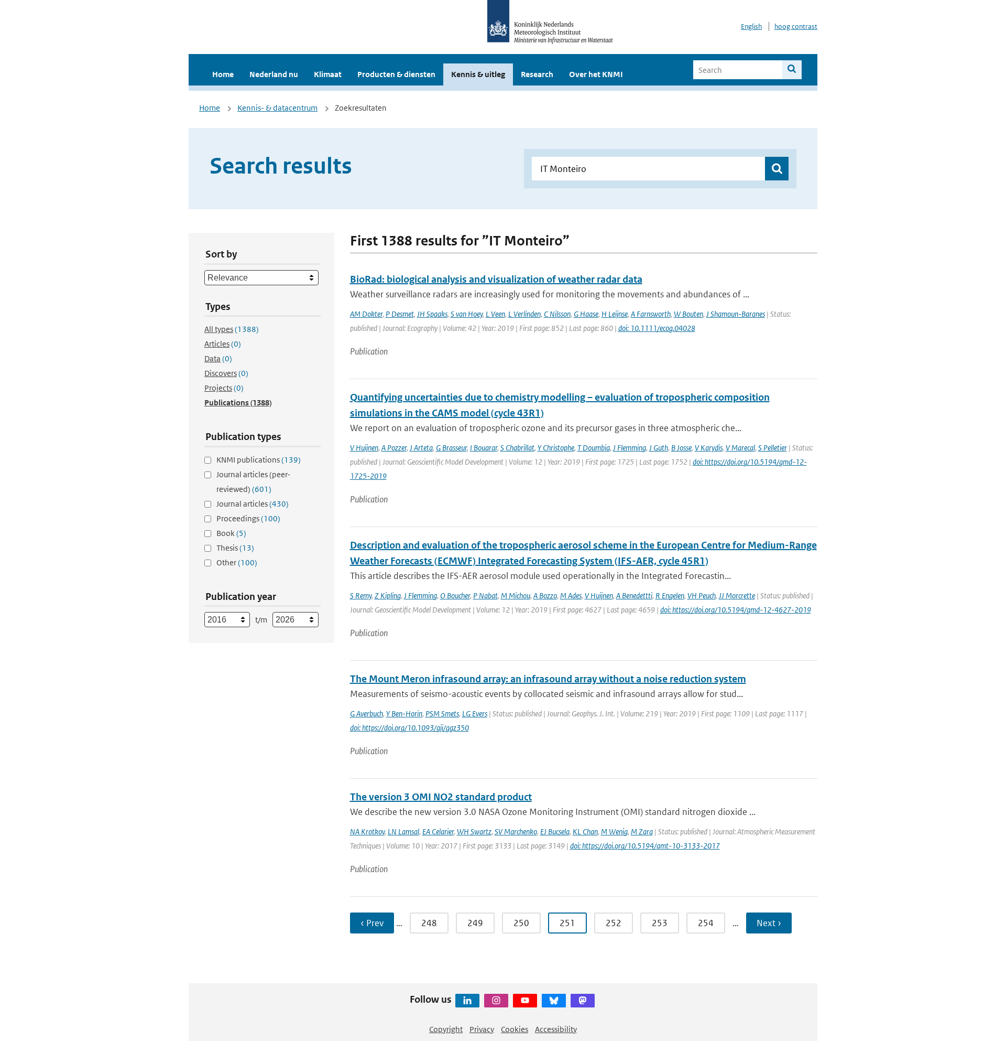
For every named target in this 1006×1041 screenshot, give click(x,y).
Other (236, 562)
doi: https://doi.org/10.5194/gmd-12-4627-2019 (735, 610)
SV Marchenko (516, 831)
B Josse (681, 448)
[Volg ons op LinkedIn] (467, 1001)
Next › (769, 923)
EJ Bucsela (555, 831)
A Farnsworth (651, 314)
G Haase (586, 314)
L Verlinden (524, 314)
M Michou (515, 595)
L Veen (495, 314)
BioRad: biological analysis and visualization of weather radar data (496, 279)
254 (706, 923)
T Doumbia (593, 448)
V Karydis (709, 448)
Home (223, 74)
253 (660, 923)
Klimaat (328, 74)
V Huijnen (364, 448)
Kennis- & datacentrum (277, 108)
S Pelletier (772, 448)
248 (429, 923)
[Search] (792, 69)
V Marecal (740, 448)
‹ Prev (372, 923)
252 (613, 923)
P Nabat (485, 595)
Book (231, 533)
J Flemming (629, 448)
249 (475, 923)
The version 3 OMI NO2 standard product (441, 797)
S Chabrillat (517, 448)
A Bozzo (545, 595)
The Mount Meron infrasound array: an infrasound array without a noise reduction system (548, 679)
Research (537, 74)
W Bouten (688, 314)
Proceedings (248, 518)
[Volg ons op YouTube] (525, 1001)
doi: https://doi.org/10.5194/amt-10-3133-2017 (645, 846)
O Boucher (455, 595)
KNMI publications (258, 460)
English (751, 26)
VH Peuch (701, 595)
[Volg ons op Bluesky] (554, 1001)
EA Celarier (438, 831)
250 (521, 923)
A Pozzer (394, 448)
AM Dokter (366, 314)
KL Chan (585, 831)
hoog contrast (795, 26)
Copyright (446, 1029)
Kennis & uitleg (478, 74)
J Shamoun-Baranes (735, 314)
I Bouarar (483, 448)
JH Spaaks (432, 314)
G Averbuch (366, 713)
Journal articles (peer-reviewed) (253, 481)
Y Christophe (556, 448)
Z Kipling (388, 595)
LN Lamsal (403, 831)
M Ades (571, 595)
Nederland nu (273, 74)
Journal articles (252, 504)
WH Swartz (474, 831)
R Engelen (669, 595)
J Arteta (421, 448)
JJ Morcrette (737, 595)
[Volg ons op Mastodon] (582, 1001)
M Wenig (614, 831)
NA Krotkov (367, 831)
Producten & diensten (396, 74)
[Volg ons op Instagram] (496, 1001)
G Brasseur (451, 448)
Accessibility (556, 1029)
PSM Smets (442, 713)
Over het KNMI (596, 74)
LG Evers (474, 713)
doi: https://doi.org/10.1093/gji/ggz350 (409, 728)
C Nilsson (557, 314)
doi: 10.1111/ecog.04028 (656, 328)
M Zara (642, 831)
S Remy (360, 595)
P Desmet (400, 314)
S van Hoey (467, 314)
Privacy (481, 1029)
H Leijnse (615, 314)
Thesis (235, 548)
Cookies (514, 1029)
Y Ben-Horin (404, 713)
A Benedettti (634, 595)
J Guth (658, 448)
